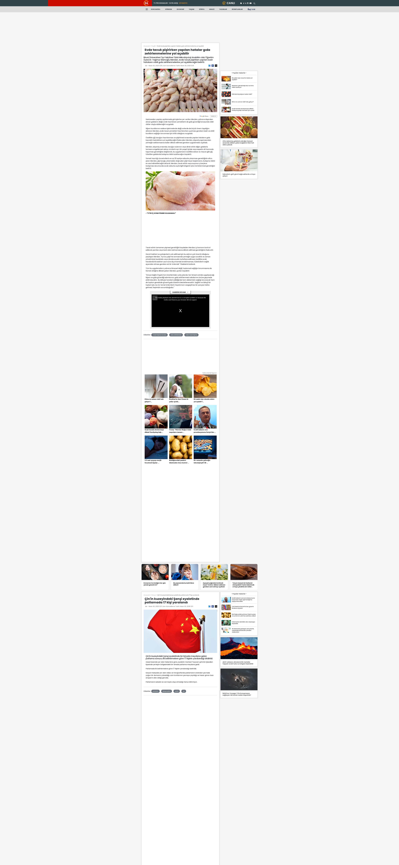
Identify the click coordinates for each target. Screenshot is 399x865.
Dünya (154, 595)
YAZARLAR (223, 9)
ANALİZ (211, 9)
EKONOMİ (180, 9)
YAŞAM (191, 9)
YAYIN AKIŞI (173, 3)
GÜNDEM (168, 9)
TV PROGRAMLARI (160, 3)
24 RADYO (183, 3)
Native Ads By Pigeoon (210, 373)
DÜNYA (201, 9)
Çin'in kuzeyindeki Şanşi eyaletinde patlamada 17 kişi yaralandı (178, 595)
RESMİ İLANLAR (237, 9)
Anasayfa (147, 46)
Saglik (154, 46)
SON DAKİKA (155, 9)
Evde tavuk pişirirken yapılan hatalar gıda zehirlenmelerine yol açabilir (180, 46)
